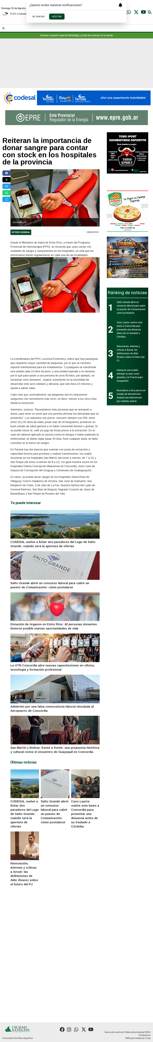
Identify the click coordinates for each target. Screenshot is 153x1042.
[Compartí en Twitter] (6, 179)
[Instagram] (69, 1029)
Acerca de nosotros (114, 1032)
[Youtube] (143, 12)
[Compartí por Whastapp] (6, 192)
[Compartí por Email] (6, 186)
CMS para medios (133, 1038)
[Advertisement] (76, 65)
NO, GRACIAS (38, 16)
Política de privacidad (134, 1032)
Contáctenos (145, 1035)
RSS (148, 1032)
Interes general (21, 232)
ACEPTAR (57, 16)
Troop (148, 1038)
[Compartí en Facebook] (6, 173)
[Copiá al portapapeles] (6, 199)
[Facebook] (62, 1029)
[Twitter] (136, 12)
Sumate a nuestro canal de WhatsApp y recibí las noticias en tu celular (76, 35)
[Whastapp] (129, 12)
